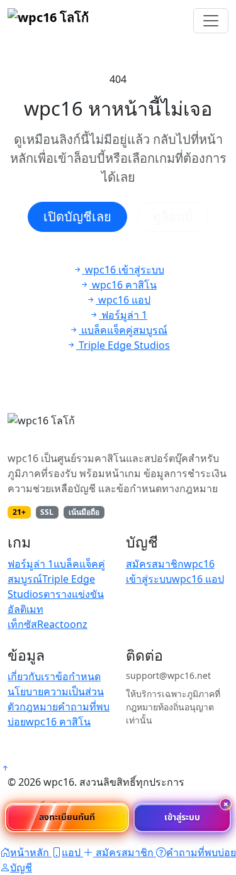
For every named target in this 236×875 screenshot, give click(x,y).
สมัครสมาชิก (155, 564)
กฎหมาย (39, 706)
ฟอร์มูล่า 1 (30, 564)
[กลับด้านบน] (5, 768)
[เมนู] (210, 20)
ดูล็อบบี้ (173, 216)
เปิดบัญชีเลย (77, 216)
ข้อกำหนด (78, 676)
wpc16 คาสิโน (58, 722)
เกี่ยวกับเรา (31, 676)
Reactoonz (62, 624)
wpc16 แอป (198, 579)
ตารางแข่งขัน (73, 594)
